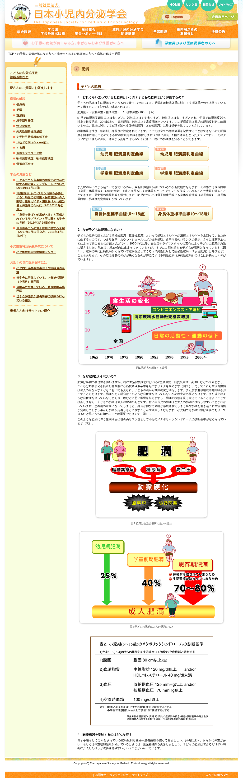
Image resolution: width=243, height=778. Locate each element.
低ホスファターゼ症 (29, 153)
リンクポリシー (119, 774)
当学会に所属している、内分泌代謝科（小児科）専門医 (40, 279)
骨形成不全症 (24, 164)
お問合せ (100, 774)
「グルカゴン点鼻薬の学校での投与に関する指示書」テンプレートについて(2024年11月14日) (40, 184)
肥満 (19, 110)
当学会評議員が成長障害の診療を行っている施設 (40, 298)
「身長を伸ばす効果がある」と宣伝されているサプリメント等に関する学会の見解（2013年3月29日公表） (40, 218)
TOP (11, 53)
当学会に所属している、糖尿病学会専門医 (40, 289)
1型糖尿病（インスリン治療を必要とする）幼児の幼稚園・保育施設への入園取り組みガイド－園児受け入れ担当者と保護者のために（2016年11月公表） (40, 201)
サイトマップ (140, 774)
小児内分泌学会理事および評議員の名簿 (40, 270)
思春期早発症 (24, 120)
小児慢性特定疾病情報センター (36, 252)
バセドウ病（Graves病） (32, 142)
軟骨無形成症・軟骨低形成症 (34, 158)
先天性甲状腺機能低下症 (32, 137)
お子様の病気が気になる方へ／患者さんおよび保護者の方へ (55, 53)
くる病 (20, 147)
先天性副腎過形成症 (29, 131)
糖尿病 (20, 115)
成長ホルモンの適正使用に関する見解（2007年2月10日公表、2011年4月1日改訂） (40, 232)
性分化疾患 (23, 126)
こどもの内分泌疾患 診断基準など (24, 75)
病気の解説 (104, 53)
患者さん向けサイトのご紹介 (30, 310)
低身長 (20, 104)
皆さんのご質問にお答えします (31, 88)
